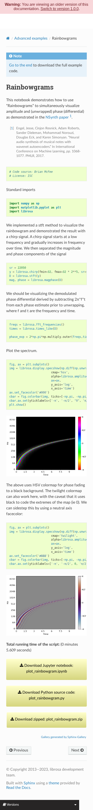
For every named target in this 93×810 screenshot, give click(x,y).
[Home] (8, 38)
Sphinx (29, 783)
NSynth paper (57, 117)
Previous (20, 750)
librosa (49, 21)
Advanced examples (30, 38)
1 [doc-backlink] (12, 128)
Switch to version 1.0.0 (60, 9)
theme (54, 783)
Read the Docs (18, 788)
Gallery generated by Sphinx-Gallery (63, 737)
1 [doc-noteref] (71, 116)
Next (75, 750)
